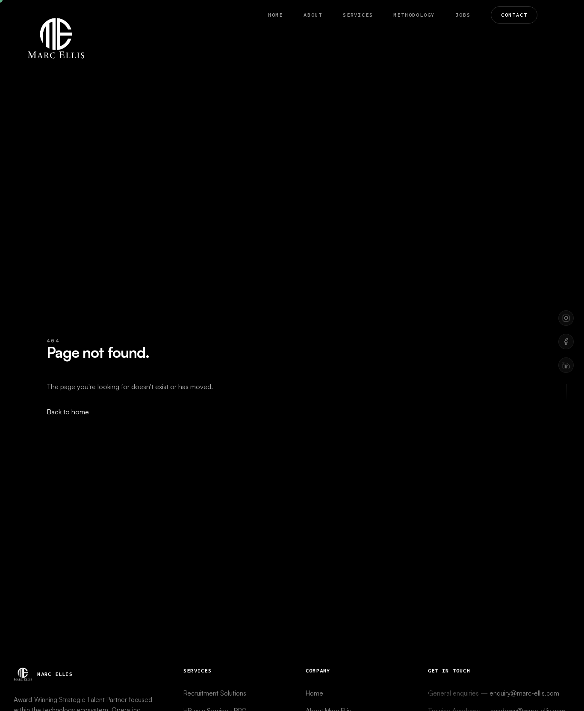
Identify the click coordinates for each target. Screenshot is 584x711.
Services (358, 15)
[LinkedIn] (566, 365)
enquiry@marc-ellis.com (524, 693)
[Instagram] (566, 318)
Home (275, 15)
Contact (514, 15)
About (313, 15)
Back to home (68, 412)
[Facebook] (566, 341)
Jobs (462, 15)
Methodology (414, 15)
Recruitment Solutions (214, 693)
